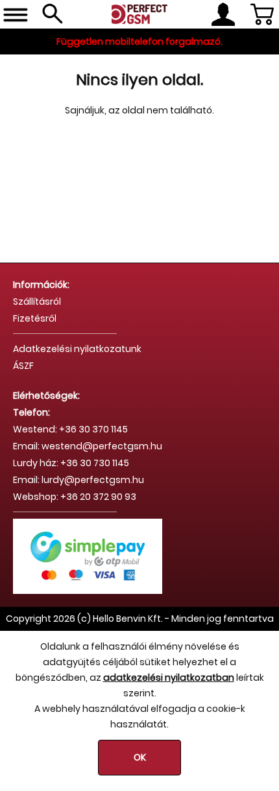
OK (140, 757)
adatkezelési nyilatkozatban (168, 677)
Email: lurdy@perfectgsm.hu (78, 479)
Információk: (41, 284)
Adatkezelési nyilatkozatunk (77, 348)
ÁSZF (23, 365)
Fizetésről (34, 318)
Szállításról (37, 301)
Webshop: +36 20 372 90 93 (74, 496)
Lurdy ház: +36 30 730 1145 (71, 462)
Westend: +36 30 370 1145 (70, 429)
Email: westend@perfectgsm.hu (87, 446)
